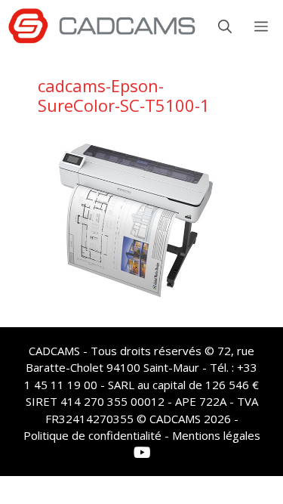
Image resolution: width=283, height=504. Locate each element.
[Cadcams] (102, 26)
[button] (225, 26)
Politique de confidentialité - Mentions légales (141, 435)
